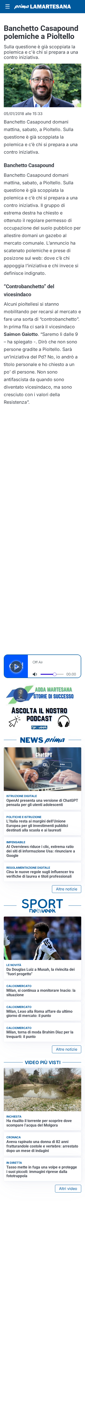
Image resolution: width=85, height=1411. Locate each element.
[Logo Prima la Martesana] (42, 6)
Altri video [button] (68, 1188)
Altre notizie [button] (66, 889)
